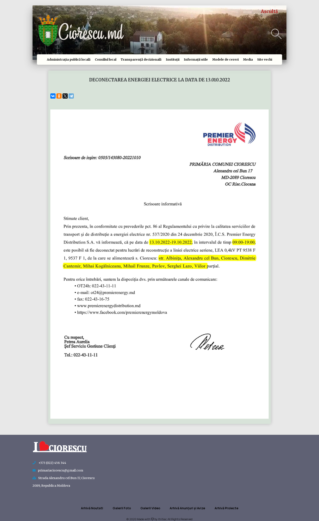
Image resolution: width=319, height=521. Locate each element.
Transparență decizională (141, 59)
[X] (65, 96)
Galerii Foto (122, 508)
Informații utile (196, 59)
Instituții (172, 59)
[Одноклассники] (59, 96)
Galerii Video (150, 508)
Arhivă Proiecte (226, 508)
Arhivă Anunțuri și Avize (187, 508)
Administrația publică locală (68, 59)
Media (248, 59)
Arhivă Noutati (92, 508)
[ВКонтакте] (53, 96)
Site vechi (264, 59)
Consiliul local (105, 59)
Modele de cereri (225, 59)
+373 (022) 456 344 (52, 463)
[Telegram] (71, 96)
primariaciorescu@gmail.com (60, 470)
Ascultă (269, 11)
